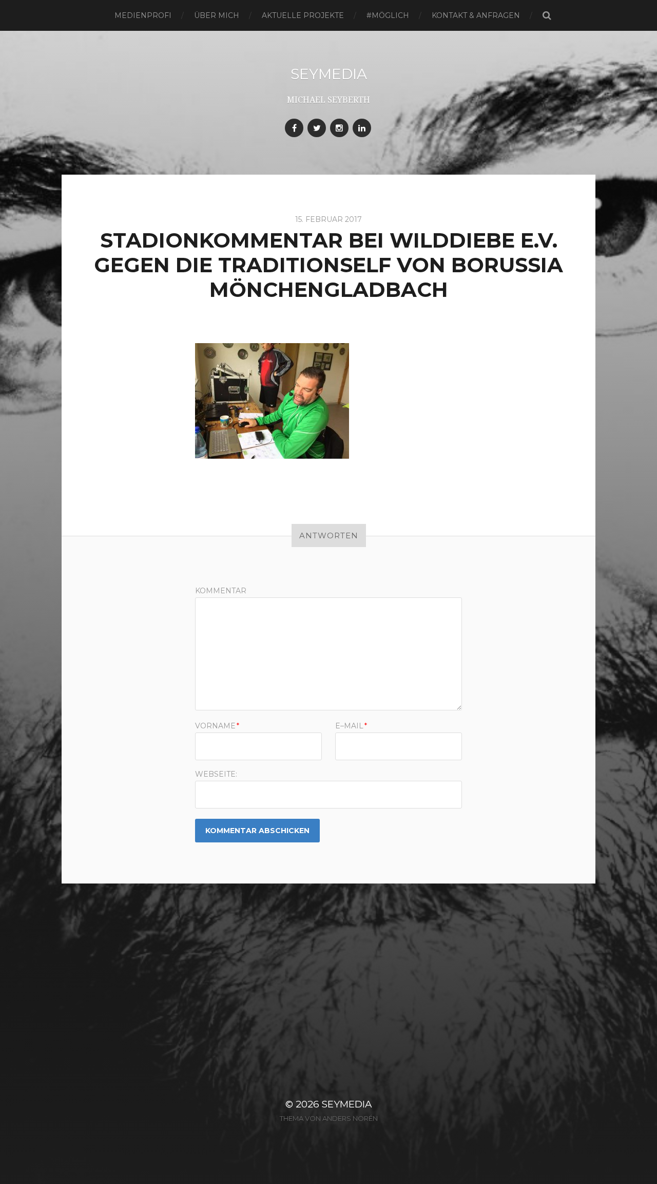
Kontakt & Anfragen (476, 15)
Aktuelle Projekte (303, 15)
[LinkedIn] (362, 128)
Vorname (217, 725)
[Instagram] (339, 128)
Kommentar (220, 590)
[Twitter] (316, 128)
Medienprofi (142, 15)
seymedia (329, 74)
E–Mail (351, 725)
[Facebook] (294, 128)
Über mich (216, 15)
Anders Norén (350, 1118)
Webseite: (216, 773)
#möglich (387, 15)
